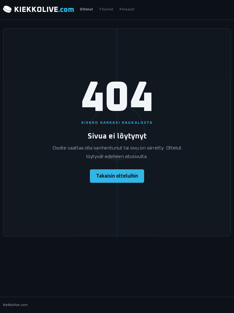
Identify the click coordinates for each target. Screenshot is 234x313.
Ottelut (86, 9)
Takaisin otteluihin (117, 176)
